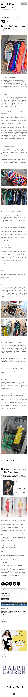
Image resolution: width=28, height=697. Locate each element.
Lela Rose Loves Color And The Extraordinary (15, 470)
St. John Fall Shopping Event (6, 616)
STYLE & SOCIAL (8, 5)
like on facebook (4, 463)
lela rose (10, 33)
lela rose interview (5, 477)
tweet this (11, 463)
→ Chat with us (4, 656)
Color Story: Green (4, 614)
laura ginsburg (4, 33)
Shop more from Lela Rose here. (8, 460)
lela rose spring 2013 (16, 33)
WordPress (11, 691)
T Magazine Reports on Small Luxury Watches (9, 619)
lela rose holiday (22, 476)
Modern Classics (4, 621)
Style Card (14, 31)
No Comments (20, 31)
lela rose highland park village (11, 476)
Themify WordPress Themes (18, 691)
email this (17, 463)
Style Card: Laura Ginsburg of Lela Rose (15, 27)
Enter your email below (5, 595)
